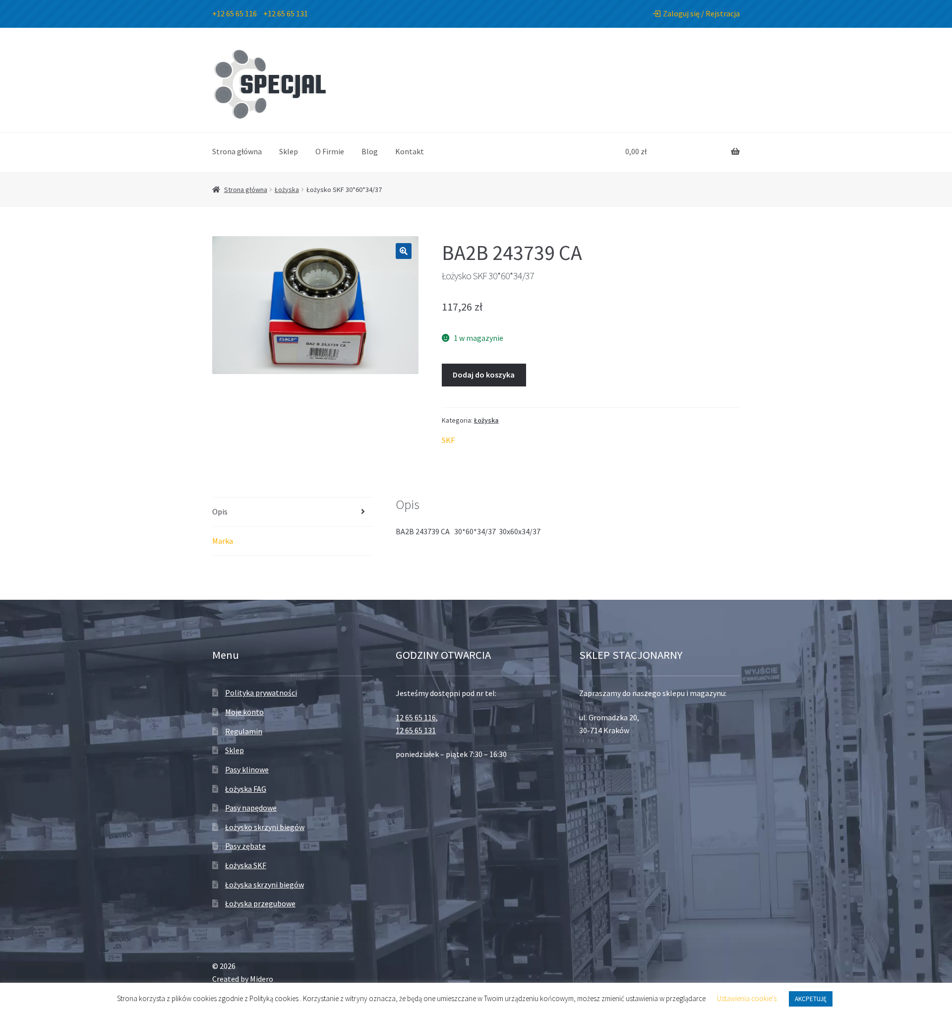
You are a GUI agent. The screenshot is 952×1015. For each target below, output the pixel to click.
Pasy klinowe (247, 769)
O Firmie (329, 151)
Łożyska (287, 189)
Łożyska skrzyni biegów (264, 884)
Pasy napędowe (251, 808)
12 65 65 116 (416, 717)
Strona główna (237, 151)
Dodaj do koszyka (484, 375)
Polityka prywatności (261, 693)
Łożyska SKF (245, 865)
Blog (369, 151)
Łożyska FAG (245, 789)
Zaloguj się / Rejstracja (701, 13)
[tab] (292, 512)
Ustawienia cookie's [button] (746, 998)
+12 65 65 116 (234, 13)
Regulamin (243, 731)
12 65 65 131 (416, 730)
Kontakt (409, 151)
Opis (220, 511)
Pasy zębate (245, 846)
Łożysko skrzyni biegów (264, 827)
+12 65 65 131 (285, 13)
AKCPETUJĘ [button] (811, 999)
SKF (448, 440)
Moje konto (244, 712)
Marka (222, 541)
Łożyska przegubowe (260, 903)
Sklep (288, 151)
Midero (261, 979)
